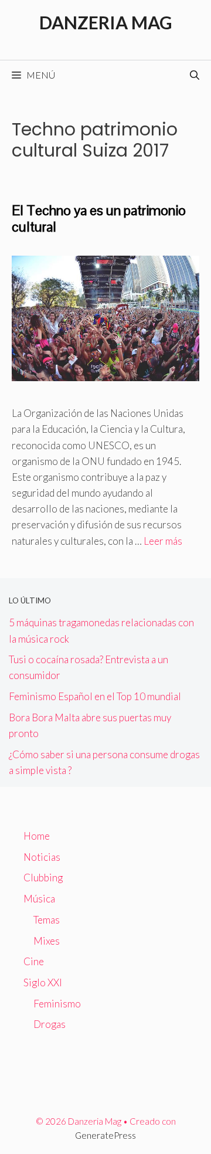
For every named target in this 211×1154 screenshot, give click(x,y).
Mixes (46, 941)
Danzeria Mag (105, 22)
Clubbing (43, 877)
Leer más (163, 541)
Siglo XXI (42, 982)
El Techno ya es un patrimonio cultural (99, 218)
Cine (33, 961)
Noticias (41, 857)
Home (36, 836)
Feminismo (57, 1003)
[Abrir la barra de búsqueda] (194, 75)
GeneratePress (105, 1135)
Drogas (49, 1024)
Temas (46, 920)
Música (39, 898)
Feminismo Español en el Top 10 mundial (95, 696)
